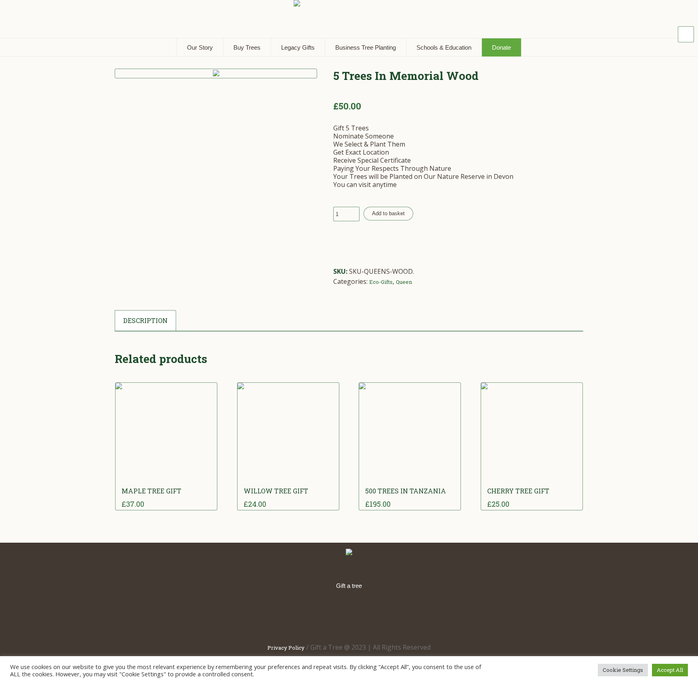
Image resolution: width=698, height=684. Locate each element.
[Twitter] (351, 615)
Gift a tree (349, 586)
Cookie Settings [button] (623, 670)
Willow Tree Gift (276, 491)
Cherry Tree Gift (518, 491)
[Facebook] (299, 615)
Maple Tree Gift (151, 491)
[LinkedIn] (325, 615)
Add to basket (388, 213)
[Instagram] (377, 615)
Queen (404, 281)
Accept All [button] (670, 670)
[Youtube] (403, 615)
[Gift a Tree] (349, 552)
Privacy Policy (286, 647)
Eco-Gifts (381, 281)
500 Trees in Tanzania (405, 491)
